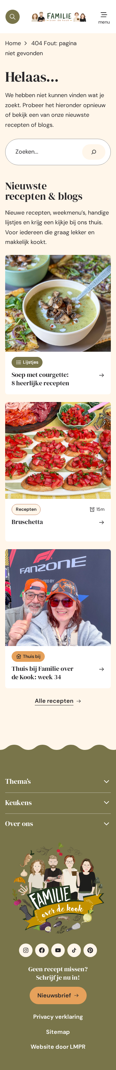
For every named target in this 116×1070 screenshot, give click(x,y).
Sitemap (58, 1032)
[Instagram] (26, 950)
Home (13, 43)
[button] (58, 781)
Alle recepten (54, 701)
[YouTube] (58, 950)
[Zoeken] (93, 152)
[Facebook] (42, 950)
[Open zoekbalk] (12, 16)
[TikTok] (74, 950)
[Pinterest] (90, 950)
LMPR (77, 1047)
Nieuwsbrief (54, 995)
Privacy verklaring (58, 1017)
